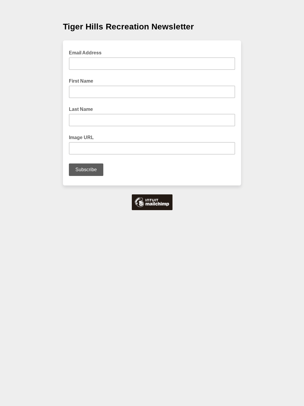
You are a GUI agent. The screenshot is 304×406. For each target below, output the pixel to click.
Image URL (81, 137)
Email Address (87, 52)
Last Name (81, 109)
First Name (81, 81)
